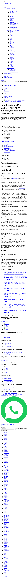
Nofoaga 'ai (7, 393)
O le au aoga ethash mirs (9, 150)
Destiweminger (13, 27)
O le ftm (11, 66)
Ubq (11, 46)
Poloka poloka (4, 394)
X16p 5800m (7, 152)
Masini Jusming (7, 149)
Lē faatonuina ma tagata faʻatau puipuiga (13, 352)
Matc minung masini (8, 146)
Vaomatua (12, 26)
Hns (10, 38)
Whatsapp (11, 141)
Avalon (11, 16)
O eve (11, 37)
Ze (10, 43)
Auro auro (12, 14)
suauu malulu (7, 337)
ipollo (11, 19)
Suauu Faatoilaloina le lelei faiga (11, 85)
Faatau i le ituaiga (11, 8)
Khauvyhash (13, 54)
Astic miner (15, 395)
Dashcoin (12, 47)
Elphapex (12, 22)
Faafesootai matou (8, 77)
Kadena (11, 60)
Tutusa (11, 57)
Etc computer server (8, 144)
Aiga (5, 5)
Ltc (10, 32)
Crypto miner (11, 394)
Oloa (5, 7)
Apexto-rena (11, 424)
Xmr (11, 49)
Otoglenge (12, 55)
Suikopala (12, 28)
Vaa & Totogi (7, 354)
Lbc (10, 41)
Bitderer (11, 20)
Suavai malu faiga (11, 68)
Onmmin (12, 9)
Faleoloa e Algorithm (12, 51)
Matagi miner (13, 24)
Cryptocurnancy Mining (6, 395)
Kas (10, 45)
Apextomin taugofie (8, 335)
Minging (20, 394)
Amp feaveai (14, 393)
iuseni (5, 89)
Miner (16, 394)
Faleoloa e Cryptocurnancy (13, 30)
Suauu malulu (13, 69)
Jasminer (12, 18)
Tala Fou (6, 76)
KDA (11, 50)
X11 (11, 64)
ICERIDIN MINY (14, 11)
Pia (10, 34)
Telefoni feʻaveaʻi (14, 72)
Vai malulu (12, 70)
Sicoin (11, 35)
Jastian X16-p (7, 148)
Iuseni (11, 15)
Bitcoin (11, 31)
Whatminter (12, 12)
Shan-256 (12, 62)
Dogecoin (12, 42)
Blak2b (11, 53)
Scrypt (11, 61)
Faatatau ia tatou (7, 73)
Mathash (12, 58)
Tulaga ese (12, 65)
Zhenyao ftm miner (14, 23)
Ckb (11, 39)
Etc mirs (5, 145)
